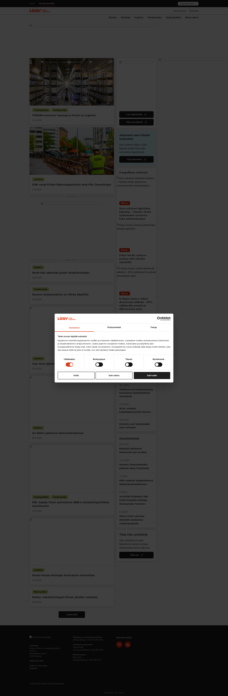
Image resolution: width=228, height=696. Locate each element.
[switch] (99, 364)
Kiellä (76, 375)
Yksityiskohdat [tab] (114, 327)
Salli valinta (114, 375)
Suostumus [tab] (74, 328)
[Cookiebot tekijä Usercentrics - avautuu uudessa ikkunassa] (158, 319)
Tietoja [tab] (153, 327)
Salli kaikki (152, 375)
